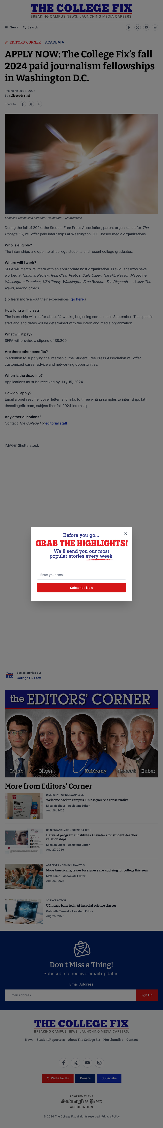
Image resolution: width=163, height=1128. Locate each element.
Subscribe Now (81, 588)
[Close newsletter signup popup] (125, 533)
